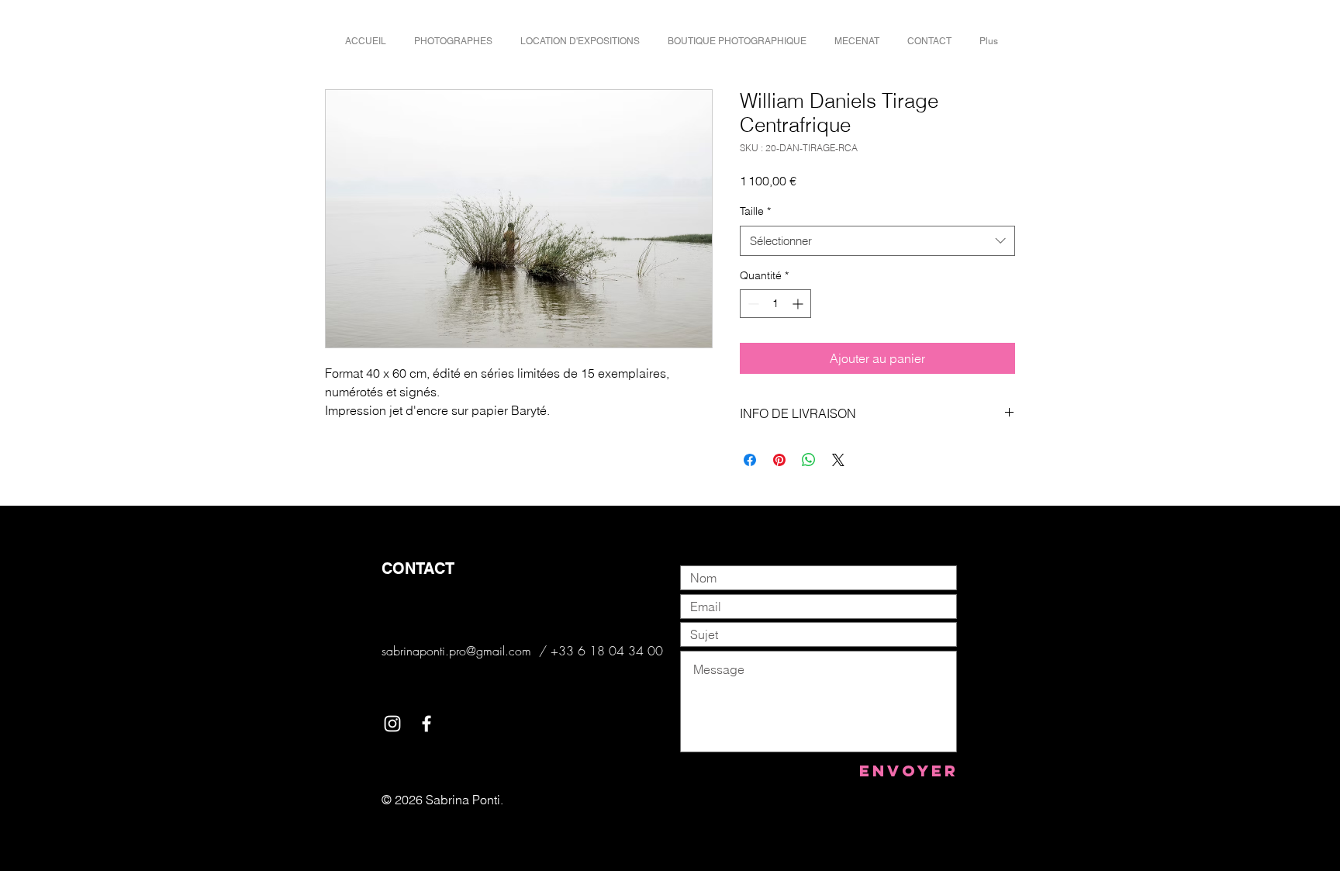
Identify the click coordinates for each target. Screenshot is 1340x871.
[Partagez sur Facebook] (750, 460)
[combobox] (877, 241)
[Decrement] (752, 303)
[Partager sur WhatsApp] (809, 460)
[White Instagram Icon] (392, 723)
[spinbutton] (775, 303)
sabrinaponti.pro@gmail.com (456, 650)
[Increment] (799, 303)
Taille (755, 211)
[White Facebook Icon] (426, 723)
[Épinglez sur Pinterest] (779, 460)
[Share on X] (838, 460)
